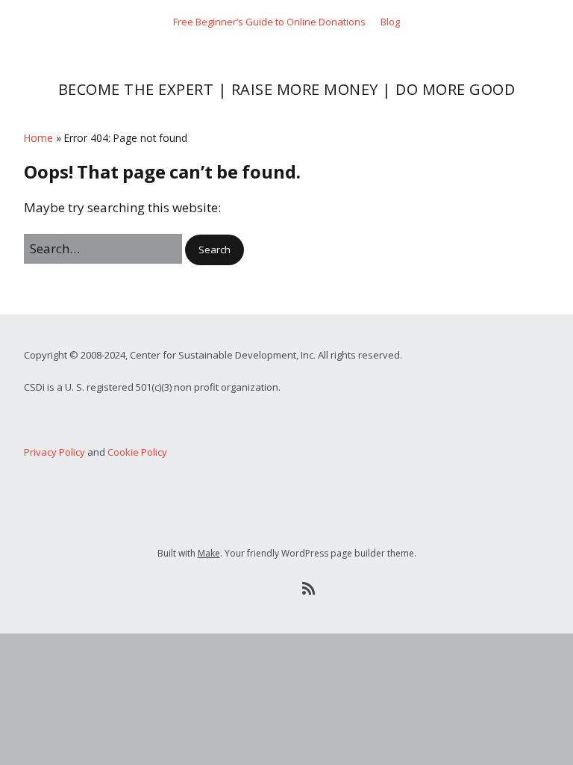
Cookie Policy (137, 452)
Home (38, 138)
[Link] (264, 589)
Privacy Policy (54, 452)
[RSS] (309, 589)
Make (209, 553)
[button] (214, 250)
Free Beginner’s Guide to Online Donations (269, 21)
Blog (390, 21)
